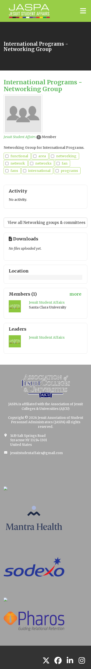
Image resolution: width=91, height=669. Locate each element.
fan (64, 163)
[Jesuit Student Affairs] (15, 306)
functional (19, 156)
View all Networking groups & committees (46, 222)
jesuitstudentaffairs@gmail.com (36, 453)
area (42, 156)
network (17, 163)
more (75, 294)
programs (69, 170)
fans (14, 170)
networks (43, 163)
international (39, 170)
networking (66, 156)
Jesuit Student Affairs (20, 137)
